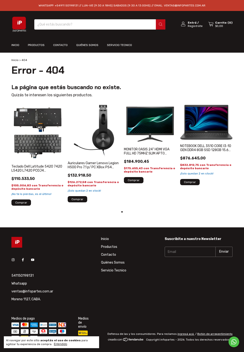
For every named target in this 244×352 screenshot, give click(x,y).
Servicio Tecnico (119, 45)
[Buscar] (160, 24)
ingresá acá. (186, 334)
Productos (36, 45)
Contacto (60, 45)
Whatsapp (19, 283)
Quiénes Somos (87, 45)
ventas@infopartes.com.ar (32, 291)
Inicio (15, 45)
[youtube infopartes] (32, 260)
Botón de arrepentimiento (215, 334)
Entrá (192, 22)
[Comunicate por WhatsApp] (234, 342)
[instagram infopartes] (13, 260)
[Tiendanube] (125, 340)
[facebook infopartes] (23, 260)
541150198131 (22, 276)
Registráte (195, 26)
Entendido (60, 344)
